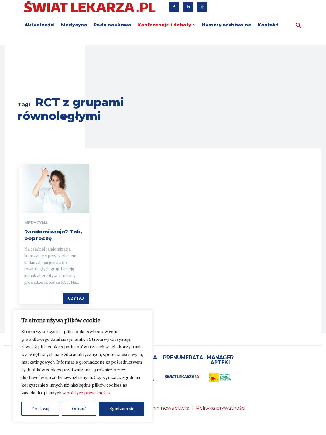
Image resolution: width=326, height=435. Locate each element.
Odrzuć (79, 408)
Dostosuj (40, 408)
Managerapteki (220, 360)
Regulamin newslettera (161, 408)
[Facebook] (174, 7)
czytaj (76, 298)
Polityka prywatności (220, 408)
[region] (83, 366)
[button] (298, 25)
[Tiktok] (202, 7)
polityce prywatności (88, 392)
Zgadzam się (121, 408)
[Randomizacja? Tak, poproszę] (54, 188)
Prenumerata (183, 357)
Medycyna (36, 223)
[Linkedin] (188, 7)
